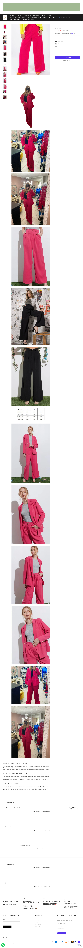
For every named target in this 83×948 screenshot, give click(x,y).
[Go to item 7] (5, 59)
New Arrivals (12, 15)
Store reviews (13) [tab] (16, 807)
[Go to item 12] (5, 86)
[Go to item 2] (5, 32)
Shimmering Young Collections (28, 19)
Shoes (11, 19)
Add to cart (67, 54)
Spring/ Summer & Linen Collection (34, 17)
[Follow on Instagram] (6, 937)
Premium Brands (36, 15)
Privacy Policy (37, 922)
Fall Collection (49, 15)
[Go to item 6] (5, 53)
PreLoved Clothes (17, 19)
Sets (19, 17)
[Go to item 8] (5, 64)
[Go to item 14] (5, 96)
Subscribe (7, 926)
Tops (49, 17)
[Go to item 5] (5, 47)
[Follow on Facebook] (3, 937)
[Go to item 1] (5, 26)
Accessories (19, 15)
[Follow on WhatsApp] (9, 937)
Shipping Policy (38, 924)
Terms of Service (38, 926)
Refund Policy (37, 918)
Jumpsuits (24, 17)
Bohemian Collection (27, 15)
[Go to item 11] (5, 80)
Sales (54, 17)
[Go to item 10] (5, 74)
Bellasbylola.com (59, 25)
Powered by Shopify (39, 943)
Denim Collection (13, 17)
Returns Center (38, 920)
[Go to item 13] (5, 91)
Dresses (43, 15)
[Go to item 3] (5, 37)
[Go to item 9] (5, 68)
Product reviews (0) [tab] (9, 807)
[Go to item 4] (5, 42)
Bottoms (44, 17)
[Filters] (69, 808)
